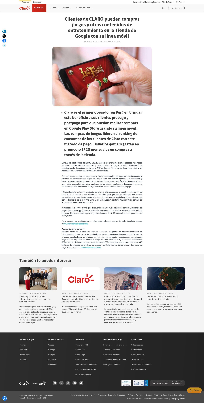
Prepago (51, 345)
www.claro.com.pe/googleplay (75, 224)
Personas (25, 2)
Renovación (52, 360)
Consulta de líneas (82, 360)
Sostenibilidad (136, 350)
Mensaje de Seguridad (111, 364)
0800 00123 (177, 384)
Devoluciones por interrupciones (115, 345)
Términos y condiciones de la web (83, 395)
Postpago (51, 350)
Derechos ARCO (152, 395)
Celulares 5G (80, 350)
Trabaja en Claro (137, 360)
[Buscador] (163, 8)
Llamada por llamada (83, 374)
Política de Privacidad (135, 395)
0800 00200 (162, 384)
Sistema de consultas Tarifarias (173, 395)
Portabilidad (52, 364)
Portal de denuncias (138, 369)
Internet (23, 345)
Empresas (37, 2)
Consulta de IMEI (81, 345)
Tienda (53, 8)
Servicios (38, 8)
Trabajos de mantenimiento (141, 364)
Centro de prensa (137, 355)
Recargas (51, 355)
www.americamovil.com (91, 247)
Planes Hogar (25, 355)
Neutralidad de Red (134, 399)
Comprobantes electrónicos (85, 369)
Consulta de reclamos (111, 355)
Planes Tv (23, 360)
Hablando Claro (83, 8)
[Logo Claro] (24, 8)
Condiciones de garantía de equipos (111, 395)
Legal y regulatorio (178, 399)
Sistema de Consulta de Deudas (156, 399)
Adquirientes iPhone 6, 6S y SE (114, 360)
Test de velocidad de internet (86, 364)
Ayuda (66, 8)
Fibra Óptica (24, 350)
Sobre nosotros (137, 345)
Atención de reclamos (111, 350)
